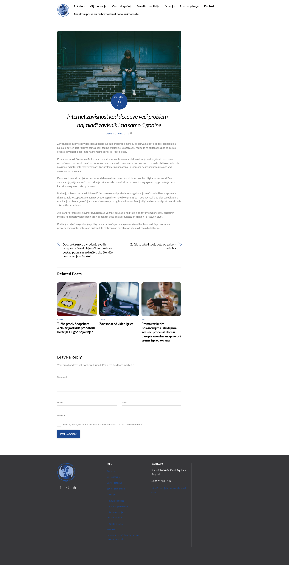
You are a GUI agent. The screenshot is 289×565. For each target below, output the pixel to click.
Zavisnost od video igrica (116, 324)
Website (61, 415)
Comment (63, 377)
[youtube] (74, 486)
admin (110, 133)
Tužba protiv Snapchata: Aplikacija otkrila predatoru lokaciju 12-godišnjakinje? (76, 328)
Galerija (169, 6)
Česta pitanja (116, 524)
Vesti (120, 133)
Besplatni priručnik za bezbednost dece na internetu (106, 14)
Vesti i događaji (121, 6)
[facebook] (60, 486)
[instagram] (67, 486)
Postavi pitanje (189, 6)
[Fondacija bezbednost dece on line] (63, 15)
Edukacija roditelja (118, 506)
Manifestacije (116, 512)
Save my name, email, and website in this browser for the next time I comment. (102, 424)
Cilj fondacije (98, 6)
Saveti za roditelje (148, 6)
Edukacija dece (116, 500)
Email (125, 402)
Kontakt (209, 6)
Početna (79, 6)
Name (61, 402)
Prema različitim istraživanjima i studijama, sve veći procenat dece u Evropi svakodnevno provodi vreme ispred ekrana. (161, 332)
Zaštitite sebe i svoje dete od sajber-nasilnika (153, 246)
